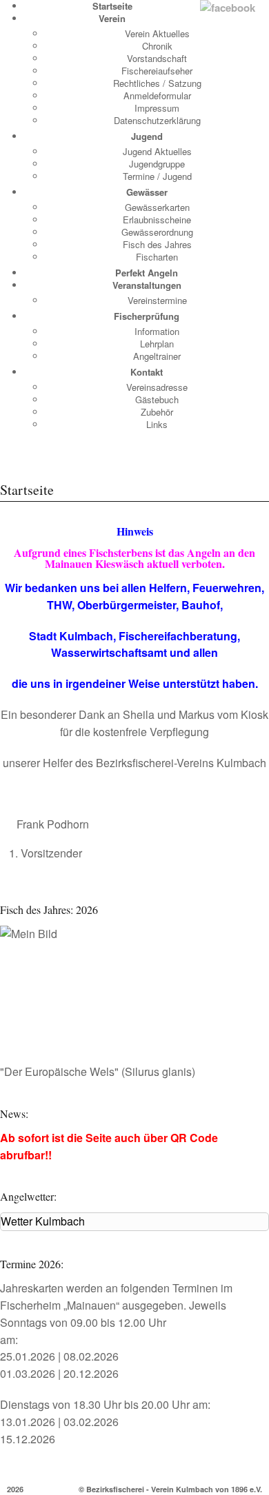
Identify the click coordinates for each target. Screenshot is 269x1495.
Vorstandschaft (157, 58)
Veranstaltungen (146, 285)
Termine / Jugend (157, 176)
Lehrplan (157, 343)
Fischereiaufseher (156, 70)
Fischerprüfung (146, 316)
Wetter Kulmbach (43, 1221)
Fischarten (157, 256)
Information (156, 331)
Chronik (157, 45)
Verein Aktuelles (157, 33)
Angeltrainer (157, 356)
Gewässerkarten (157, 207)
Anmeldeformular (157, 95)
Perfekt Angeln (146, 272)
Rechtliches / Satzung (157, 83)
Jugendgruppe (157, 163)
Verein (112, 18)
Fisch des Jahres (157, 244)
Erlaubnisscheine (157, 219)
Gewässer (147, 192)
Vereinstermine (157, 300)
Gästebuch (157, 399)
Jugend (147, 136)
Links (157, 424)
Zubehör (157, 411)
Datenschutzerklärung (157, 120)
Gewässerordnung (157, 231)
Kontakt (146, 371)
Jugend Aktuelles (157, 151)
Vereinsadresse (157, 387)
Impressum (156, 107)
